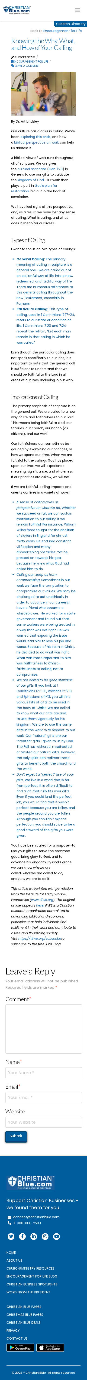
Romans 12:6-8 (60, 691)
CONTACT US (17, 1338)
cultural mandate (32, 169)
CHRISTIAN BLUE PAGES (23, 1306)
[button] (78, 10)
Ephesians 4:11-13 (37, 696)
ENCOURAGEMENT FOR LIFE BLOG (31, 1276)
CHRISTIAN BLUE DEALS (23, 1322)
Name (14, 1061)
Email (13, 1086)
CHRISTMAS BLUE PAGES (24, 1314)
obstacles (47, 552)
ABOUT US (14, 1260)
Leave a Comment (27, 66)
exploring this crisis (35, 136)
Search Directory (70, 23)
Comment (18, 998)
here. (40, 905)
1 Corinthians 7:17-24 (57, 314)
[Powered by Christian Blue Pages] (17, 10)
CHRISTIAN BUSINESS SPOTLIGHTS (32, 1284)
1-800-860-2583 (26, 1223)
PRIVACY (13, 1330)
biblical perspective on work (36, 142)
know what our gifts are (40, 713)
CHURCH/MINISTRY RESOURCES (30, 1268)
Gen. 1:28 (56, 169)
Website (15, 1111)
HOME (11, 1252)
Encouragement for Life (62, 30)
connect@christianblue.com (35, 1217)
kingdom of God (31, 180)
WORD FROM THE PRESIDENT (28, 1292)
